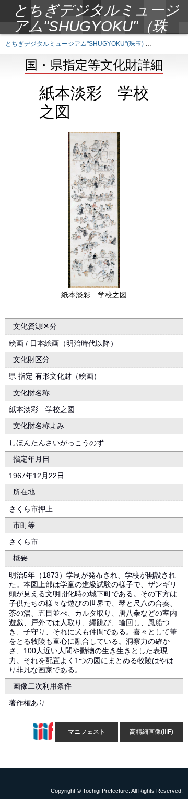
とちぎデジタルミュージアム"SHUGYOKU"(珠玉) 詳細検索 (87, 43)
